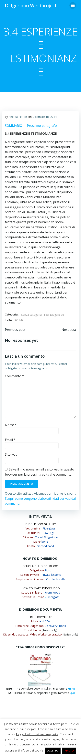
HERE (71, 688)
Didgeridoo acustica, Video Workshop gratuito (32, 634)
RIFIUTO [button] (69, 750)
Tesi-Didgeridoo (54, 314)
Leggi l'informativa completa (37, 734)
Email (10, 440)
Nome (11, 425)
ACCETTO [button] (52, 750)
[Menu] (72, 5)
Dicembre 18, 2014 (44, 117)
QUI (72, 693)
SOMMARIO (13, 125)
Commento (14, 376)
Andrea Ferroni (18, 117)
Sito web (11, 454)
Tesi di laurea (32, 630)
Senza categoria (31, 314)
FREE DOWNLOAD (40, 617)
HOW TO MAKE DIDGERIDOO (40, 588)
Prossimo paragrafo (42, 125)
